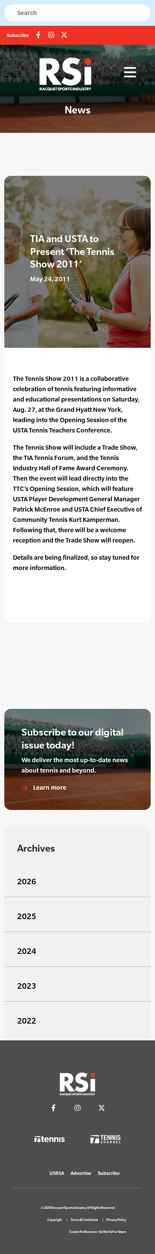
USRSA (57, 1173)
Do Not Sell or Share (112, 1232)
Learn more (49, 787)
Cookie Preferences (82, 1232)
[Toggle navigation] (130, 73)
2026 (26, 881)
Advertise (81, 1173)
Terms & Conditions (84, 1220)
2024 (26, 951)
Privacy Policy (116, 1220)
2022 (26, 1020)
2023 (26, 985)
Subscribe (18, 35)
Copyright (54, 1220)
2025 (26, 916)
